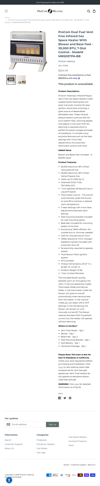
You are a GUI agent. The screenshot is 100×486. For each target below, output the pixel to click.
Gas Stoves (42, 448)
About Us (9, 448)
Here (60, 367)
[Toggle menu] (6, 11)
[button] (9, 480)
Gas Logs (41, 452)
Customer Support (14, 444)
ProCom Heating (66, 61)
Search (8, 440)
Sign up (52, 424)
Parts (71, 445)
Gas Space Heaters (78, 437)
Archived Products (77, 441)
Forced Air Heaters (46, 444)
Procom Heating (27, 475)
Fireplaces (41, 440)
